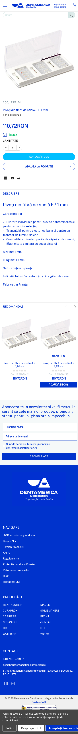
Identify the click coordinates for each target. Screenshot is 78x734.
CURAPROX (10, 610)
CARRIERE (9, 616)
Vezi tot (44, 633)
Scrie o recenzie (12, 114)
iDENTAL (45, 622)
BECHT (44, 616)
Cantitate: (10, 140)
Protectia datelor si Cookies (19, 564)
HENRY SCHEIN (12, 604)
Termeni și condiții (13, 547)
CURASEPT (10, 622)
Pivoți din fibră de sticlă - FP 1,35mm (59, 365)
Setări (10, 728)
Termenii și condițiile (38, 444)
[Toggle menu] (5, 5)
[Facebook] (6, 178)
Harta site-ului (11, 581)
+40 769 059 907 (13, 659)
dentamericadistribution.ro (21, 447)
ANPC (6, 552)
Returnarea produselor (16, 570)
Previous (67, 307)
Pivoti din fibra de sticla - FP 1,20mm (19, 365)
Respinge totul (31, 728)
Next (74, 307)
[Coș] (74, 5)
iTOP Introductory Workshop (19, 535)
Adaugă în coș (59, 384)
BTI (42, 628)
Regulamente (11, 558)
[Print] (19, 178)
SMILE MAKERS (49, 610)
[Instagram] (13, 683)
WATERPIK (9, 633)
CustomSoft (39, 702)
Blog (6, 576)
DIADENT (46, 604)
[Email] (12, 178)
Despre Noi (9, 541)
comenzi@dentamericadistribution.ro (24, 664)
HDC (6, 628)
